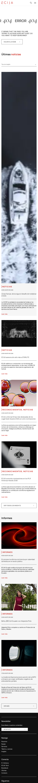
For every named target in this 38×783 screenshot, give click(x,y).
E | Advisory (5, 763)
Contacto (4, 773)
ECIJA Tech (5, 765)
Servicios (4, 746)
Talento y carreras (6, 749)
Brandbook (4, 768)
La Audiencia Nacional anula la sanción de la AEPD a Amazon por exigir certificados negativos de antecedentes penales (18, 679)
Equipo (3, 744)
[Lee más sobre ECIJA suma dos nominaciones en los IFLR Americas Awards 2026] (19, 454)
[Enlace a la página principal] (7, 2)
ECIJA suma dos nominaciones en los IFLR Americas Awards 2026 (16, 479)
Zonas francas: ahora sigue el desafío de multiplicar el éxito (18, 295)
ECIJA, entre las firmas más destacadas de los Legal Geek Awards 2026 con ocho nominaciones (18, 418)
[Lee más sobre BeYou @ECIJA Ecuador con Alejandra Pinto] (19, 597)
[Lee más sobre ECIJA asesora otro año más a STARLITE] (19, 333)
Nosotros (4, 741)
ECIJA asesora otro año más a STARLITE (15, 357)
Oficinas (3, 770)
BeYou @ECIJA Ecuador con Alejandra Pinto (16, 621)
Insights (3, 751)
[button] (31, 2)
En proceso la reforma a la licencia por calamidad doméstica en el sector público (18, 560)
